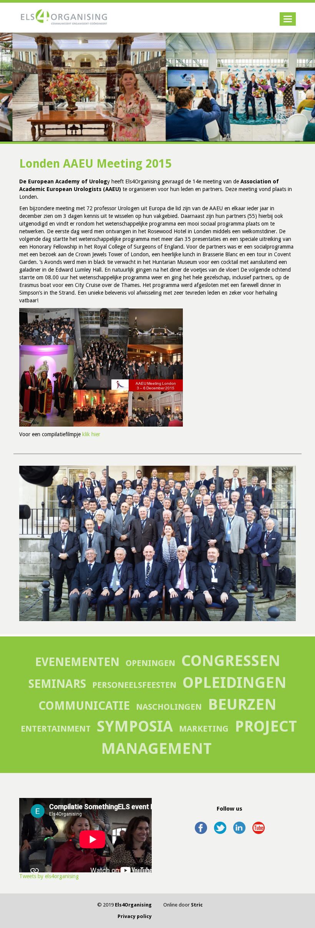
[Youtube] (258, 824)
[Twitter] (220, 824)
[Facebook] (201, 824)
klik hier (91, 434)
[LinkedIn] (239, 824)
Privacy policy (135, 916)
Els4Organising (133, 905)
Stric (197, 905)
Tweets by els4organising (49, 876)
